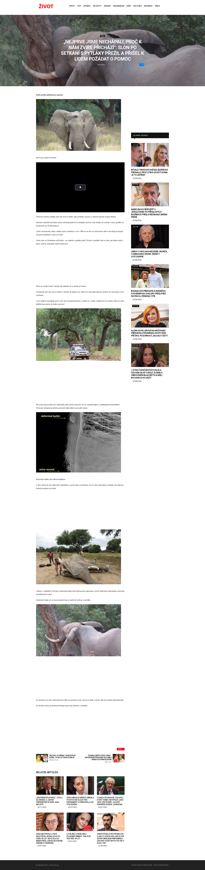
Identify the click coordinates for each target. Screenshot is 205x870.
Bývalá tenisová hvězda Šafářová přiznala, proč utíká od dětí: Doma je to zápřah (149, 172)
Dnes (157, 6)
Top (79, 6)
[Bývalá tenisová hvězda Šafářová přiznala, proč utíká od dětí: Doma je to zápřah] (150, 155)
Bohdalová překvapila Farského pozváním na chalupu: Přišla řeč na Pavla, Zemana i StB (148, 293)
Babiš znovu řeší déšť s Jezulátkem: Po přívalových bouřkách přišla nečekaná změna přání (149, 213)
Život (72, 6)
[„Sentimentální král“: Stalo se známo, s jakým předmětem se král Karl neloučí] (50, 785)
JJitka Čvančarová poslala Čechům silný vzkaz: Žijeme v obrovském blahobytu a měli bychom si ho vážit (146, 374)
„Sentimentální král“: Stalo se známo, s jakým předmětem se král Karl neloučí (49, 801)
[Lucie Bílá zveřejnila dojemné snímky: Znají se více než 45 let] (80, 822)
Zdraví (107, 6)
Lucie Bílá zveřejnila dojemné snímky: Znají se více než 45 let (79, 836)
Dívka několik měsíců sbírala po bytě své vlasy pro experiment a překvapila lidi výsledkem (80, 801)
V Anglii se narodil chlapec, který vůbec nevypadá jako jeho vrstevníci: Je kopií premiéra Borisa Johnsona (110, 801)
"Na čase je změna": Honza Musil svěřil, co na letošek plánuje (62, 758)
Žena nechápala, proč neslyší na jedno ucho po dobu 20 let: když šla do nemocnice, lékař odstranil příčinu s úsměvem (49, 838)
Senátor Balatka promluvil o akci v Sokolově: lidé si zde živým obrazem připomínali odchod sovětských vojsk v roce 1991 (110, 838)
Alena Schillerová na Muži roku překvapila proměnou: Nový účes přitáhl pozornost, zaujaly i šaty (149, 333)
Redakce (148, 6)
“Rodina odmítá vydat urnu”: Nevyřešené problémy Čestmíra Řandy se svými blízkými (98, 759)
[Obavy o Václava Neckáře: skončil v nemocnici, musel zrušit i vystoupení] (150, 236)
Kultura (138, 6)
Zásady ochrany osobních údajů (141, 865)
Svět (129, 6)
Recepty (97, 6)
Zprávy (87, 6)
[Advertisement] (80, 265)
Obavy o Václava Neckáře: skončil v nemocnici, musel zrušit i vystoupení (149, 254)
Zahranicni (118, 6)
